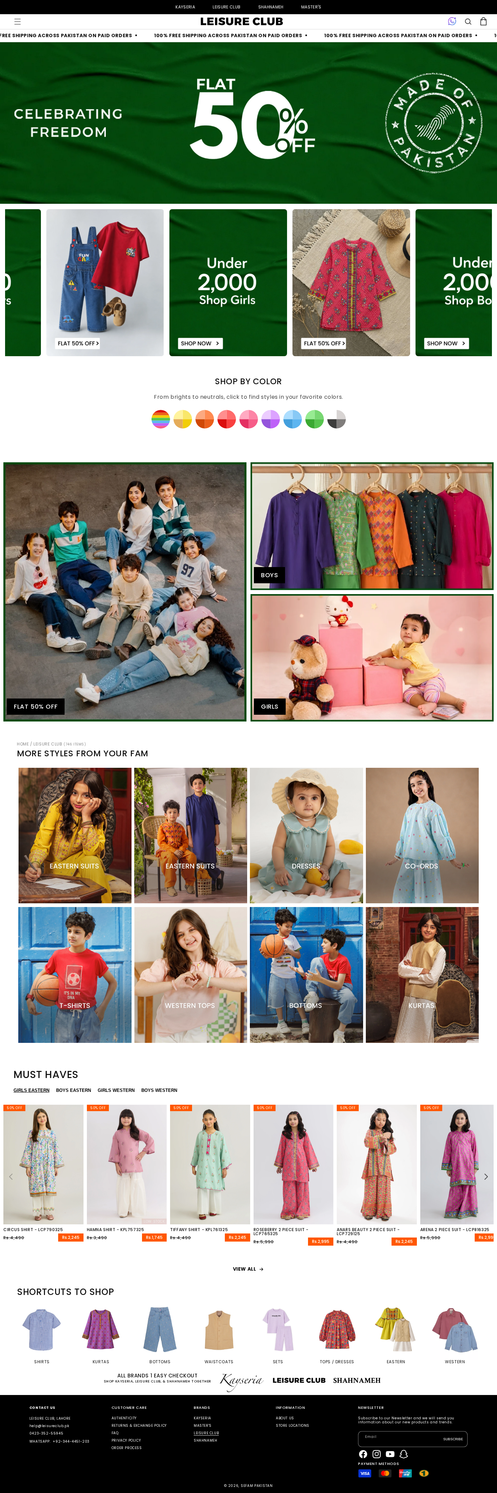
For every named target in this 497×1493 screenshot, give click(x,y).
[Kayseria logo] (241, 21)
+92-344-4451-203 (71, 1441)
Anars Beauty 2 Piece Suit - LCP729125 (368, 1232)
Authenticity (124, 1418)
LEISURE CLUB (226, 7)
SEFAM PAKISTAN (257, 1485)
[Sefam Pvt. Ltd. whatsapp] (452, 21)
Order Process (127, 1447)
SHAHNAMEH (271, 7)
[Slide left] (10, 1176)
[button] (17, 21)
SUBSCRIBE (453, 1439)
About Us (285, 1418)
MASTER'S (311, 7)
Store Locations (292, 1425)
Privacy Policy (126, 1440)
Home (23, 744)
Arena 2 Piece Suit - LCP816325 (455, 1230)
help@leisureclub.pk (49, 1425)
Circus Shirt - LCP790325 (33, 1230)
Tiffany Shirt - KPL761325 (199, 1230)
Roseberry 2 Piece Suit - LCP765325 (281, 1232)
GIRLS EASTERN (31, 1090)
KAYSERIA (185, 7)
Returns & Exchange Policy (139, 1425)
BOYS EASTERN (73, 1090)
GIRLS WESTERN (116, 1090)
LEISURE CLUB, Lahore (50, 1418)
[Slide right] (486, 1176)
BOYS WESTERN (159, 1090)
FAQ (115, 1433)
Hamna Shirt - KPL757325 (115, 1230)
